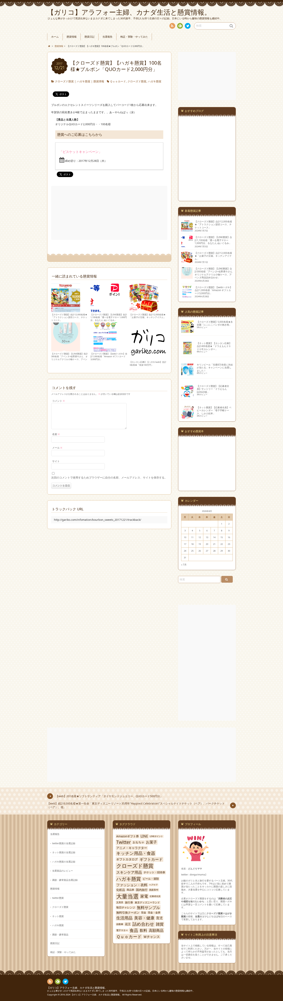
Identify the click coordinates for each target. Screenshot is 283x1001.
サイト (56, 461)
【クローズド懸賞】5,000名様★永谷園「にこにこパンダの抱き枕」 (215, 323)
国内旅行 (141, 890)
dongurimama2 (198, 874)
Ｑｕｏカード (118, 81)
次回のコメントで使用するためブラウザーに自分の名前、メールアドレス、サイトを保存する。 (109, 477)
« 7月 (184, 564)
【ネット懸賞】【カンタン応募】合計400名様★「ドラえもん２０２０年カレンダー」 (214, 346)
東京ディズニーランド (147, 902)
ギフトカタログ (127, 859)
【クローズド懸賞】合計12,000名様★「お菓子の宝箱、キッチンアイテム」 (148, 316)
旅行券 (129, 902)
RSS (172, 26)
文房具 (119, 902)
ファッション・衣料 (131, 885)
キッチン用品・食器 (135, 853)
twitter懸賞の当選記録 (63, 843)
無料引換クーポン (127, 912)
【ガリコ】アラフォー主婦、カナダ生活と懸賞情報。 (77, 987)
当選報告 (107, 36)
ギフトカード (151, 859)
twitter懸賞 (58, 897)
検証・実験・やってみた (134, 36)
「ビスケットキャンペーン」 (80, 151)
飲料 (143, 930)
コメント (58, 401)
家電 (144, 896)
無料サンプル (148, 907)
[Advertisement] (110, 213)
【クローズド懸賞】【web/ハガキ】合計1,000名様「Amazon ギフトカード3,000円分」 (108, 356)
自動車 (119, 924)
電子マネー (122, 930)
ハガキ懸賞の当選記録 (63, 861)
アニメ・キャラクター (131, 848)
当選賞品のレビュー (62, 870)
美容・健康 (144, 918)
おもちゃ (138, 842)
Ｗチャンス (151, 936)
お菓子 (151, 842)
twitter (188, 26)
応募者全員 (155, 896)
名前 (56, 434)
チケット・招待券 (154, 872)
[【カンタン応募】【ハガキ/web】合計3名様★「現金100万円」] (148, 358)
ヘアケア (153, 885)
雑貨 (160, 924)
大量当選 (127, 896)
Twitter (123, 842)
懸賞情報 (72, 36)
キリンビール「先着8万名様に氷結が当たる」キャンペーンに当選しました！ (215, 367)
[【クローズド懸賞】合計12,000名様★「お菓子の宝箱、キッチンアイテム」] (144, 310)
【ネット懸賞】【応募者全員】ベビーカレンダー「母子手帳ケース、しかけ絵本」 (214, 410)
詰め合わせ (143, 924)
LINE (144, 836)
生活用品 (124, 918)
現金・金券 (154, 912)
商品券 (130, 889)
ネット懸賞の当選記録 (63, 852)
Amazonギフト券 (127, 836)
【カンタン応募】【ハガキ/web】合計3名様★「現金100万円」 (148, 363)
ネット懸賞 (58, 916)
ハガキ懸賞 (83, 81)
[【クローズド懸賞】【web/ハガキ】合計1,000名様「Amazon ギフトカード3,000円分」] (104, 349)
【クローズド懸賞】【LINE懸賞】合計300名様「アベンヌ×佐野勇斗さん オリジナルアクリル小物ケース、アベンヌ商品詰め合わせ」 (69, 358)
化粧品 (120, 890)
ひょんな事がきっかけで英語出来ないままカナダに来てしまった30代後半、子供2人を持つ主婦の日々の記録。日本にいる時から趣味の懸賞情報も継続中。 (121, 990)
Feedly (180, 26)
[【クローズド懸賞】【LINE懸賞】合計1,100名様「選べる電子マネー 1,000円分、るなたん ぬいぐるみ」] (104, 310)
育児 (159, 918)
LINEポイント (156, 836)
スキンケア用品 (129, 872)
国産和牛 (153, 889)
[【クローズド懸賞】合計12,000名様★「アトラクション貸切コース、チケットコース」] (65, 310)
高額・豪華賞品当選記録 (65, 879)
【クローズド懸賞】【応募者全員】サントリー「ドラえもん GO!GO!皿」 (213, 388)
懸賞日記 (90, 36)
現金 (143, 912)
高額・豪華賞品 (60, 934)
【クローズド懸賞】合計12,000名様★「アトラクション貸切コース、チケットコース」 (69, 317)
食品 (134, 930)
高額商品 (156, 930)
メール (57, 447)
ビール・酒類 (151, 878)
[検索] (227, 579)
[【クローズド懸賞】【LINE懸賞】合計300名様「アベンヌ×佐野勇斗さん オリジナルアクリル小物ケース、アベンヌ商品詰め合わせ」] (65, 349)
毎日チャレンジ (125, 907)
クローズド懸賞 (64, 81)
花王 (128, 924)
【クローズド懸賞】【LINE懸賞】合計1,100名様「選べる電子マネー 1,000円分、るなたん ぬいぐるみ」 (108, 317)
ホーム (55, 36)
